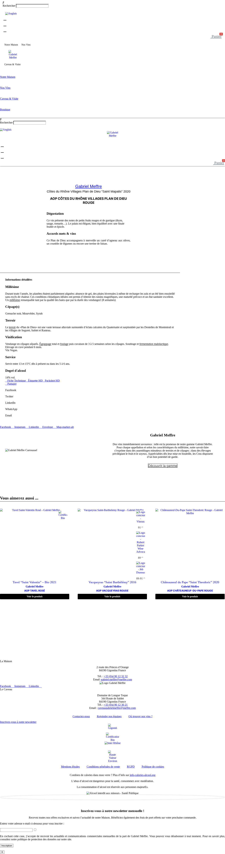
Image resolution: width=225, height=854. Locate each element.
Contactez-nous (81, 716)
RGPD (131, 766)
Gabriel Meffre (88, 186)
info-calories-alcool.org (142, 775)
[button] (112, 2)
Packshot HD (52, 380)
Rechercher (9, 5)
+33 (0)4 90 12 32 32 (116, 676)
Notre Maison (11, 44)
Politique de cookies (153, 766)
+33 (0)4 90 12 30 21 (116, 704)
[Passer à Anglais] (11, 13)
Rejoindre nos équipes (109, 716)
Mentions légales (70, 766)
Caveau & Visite (12, 64)
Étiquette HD (35, 380)
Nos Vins (25, 44)
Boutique (28, 64)
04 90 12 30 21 (49, 658)
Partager (12, 383)
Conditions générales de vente (103, 766)
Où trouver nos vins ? (140, 716)
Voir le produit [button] (35, 596)
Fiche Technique (16, 380)
